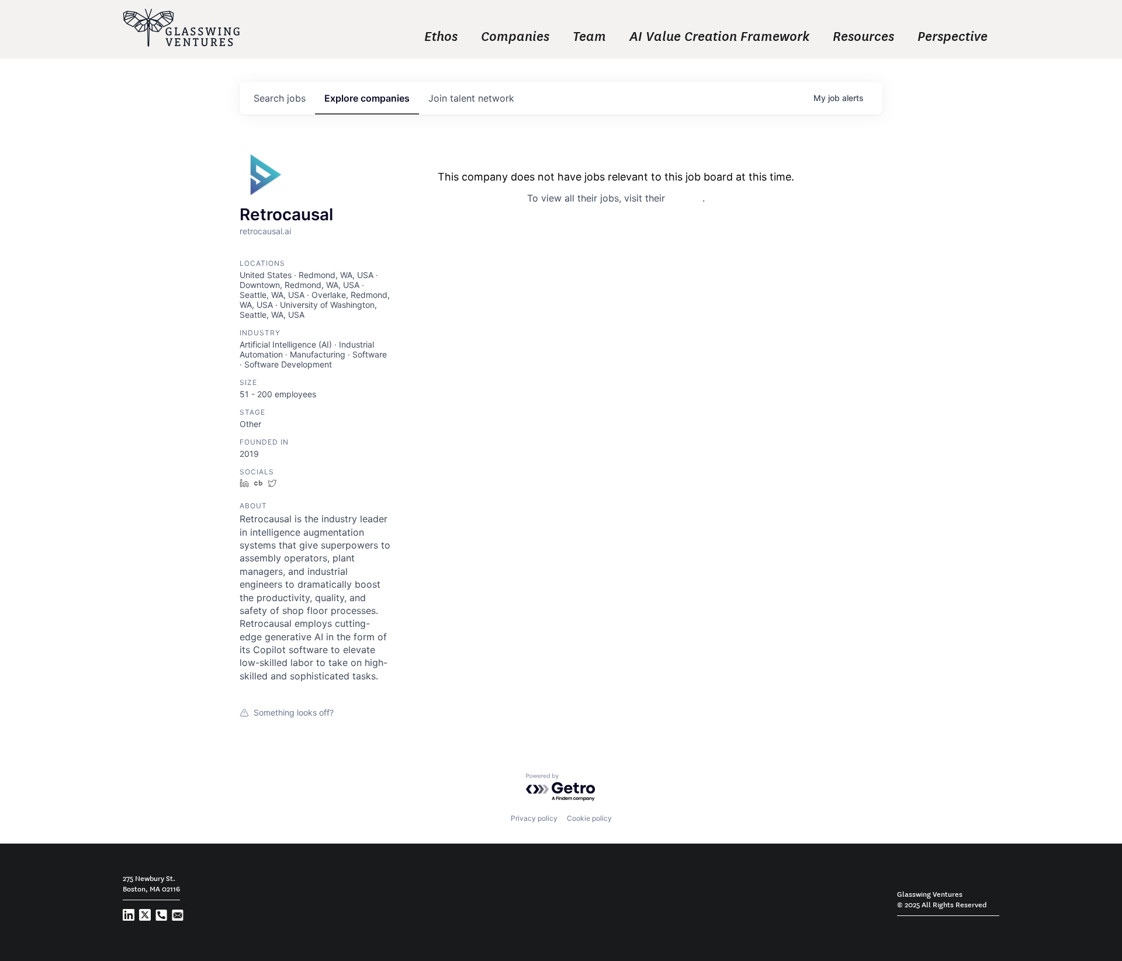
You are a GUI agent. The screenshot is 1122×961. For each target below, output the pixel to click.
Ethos (441, 35)
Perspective (952, 35)
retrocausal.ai (265, 231)
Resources (863, 35)
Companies (515, 35)
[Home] (181, 29)
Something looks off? (294, 712)
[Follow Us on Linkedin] (128, 917)
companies (367, 98)
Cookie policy (589, 818)
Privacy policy (534, 818)
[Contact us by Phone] (161, 917)
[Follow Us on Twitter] (145, 917)
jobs (280, 98)
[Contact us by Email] (177, 917)
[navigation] (637, 35)
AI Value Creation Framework (719, 35)
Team (589, 35)
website (685, 198)
